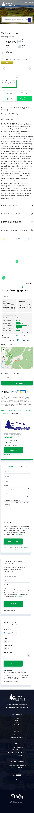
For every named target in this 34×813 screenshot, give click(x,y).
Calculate (13, 663)
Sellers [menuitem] (17, 723)
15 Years (15, 633)
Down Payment (9, 645)
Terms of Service (11, 549)
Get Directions (17, 383)
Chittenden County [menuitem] (17, 737)
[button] (29, 20)
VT (15, 411)
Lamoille (20, 411)
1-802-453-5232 (12, 437)
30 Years (8, 633)
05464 (5, 413)
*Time (6, 493)
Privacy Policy (18, 534)
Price (5, 638)
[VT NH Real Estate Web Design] (17, 796)
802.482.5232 (24, 707)
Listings (9, 411)
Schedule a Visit (23, 466)
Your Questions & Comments (13, 500)
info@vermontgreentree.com (18, 752)
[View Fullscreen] (3, 356)
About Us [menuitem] (17, 725)
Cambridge (28, 411)
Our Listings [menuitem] (17, 718)
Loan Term (7, 629)
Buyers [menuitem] (17, 720)
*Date (6, 485)
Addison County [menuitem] (17, 735)
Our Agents (7, 454)
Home (3, 411)
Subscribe (13, 604)
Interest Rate (8, 652)
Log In (14, 755)
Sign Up (20, 755)
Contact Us (13, 450)
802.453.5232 (29, 2)
